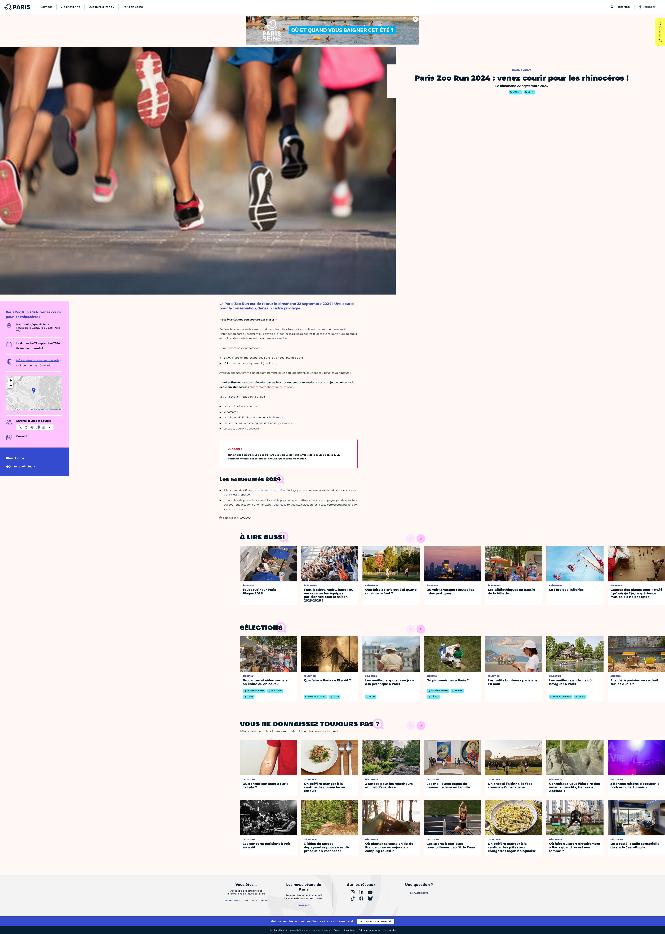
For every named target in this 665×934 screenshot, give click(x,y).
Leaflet (35, 409)
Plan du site (389, 930)
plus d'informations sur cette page (272, 387)
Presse (337, 930)
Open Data (349, 930)
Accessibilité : (310, 930)
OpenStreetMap (49, 409)
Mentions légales (278, 930)
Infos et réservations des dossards (37, 360)
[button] (34, 390)
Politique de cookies (369, 930)
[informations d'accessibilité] (35, 427)
